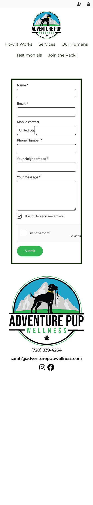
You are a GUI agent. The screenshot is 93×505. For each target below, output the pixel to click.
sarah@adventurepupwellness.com (46, 358)
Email (22, 103)
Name (22, 85)
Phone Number (29, 140)
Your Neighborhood (33, 159)
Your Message (28, 177)
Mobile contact (28, 122)
